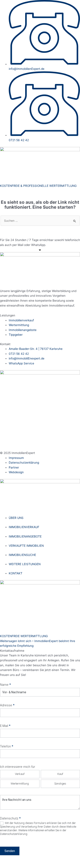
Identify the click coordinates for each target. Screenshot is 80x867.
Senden (9, 851)
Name (5, 685)
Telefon (6, 746)
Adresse (7, 705)
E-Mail (5, 726)
